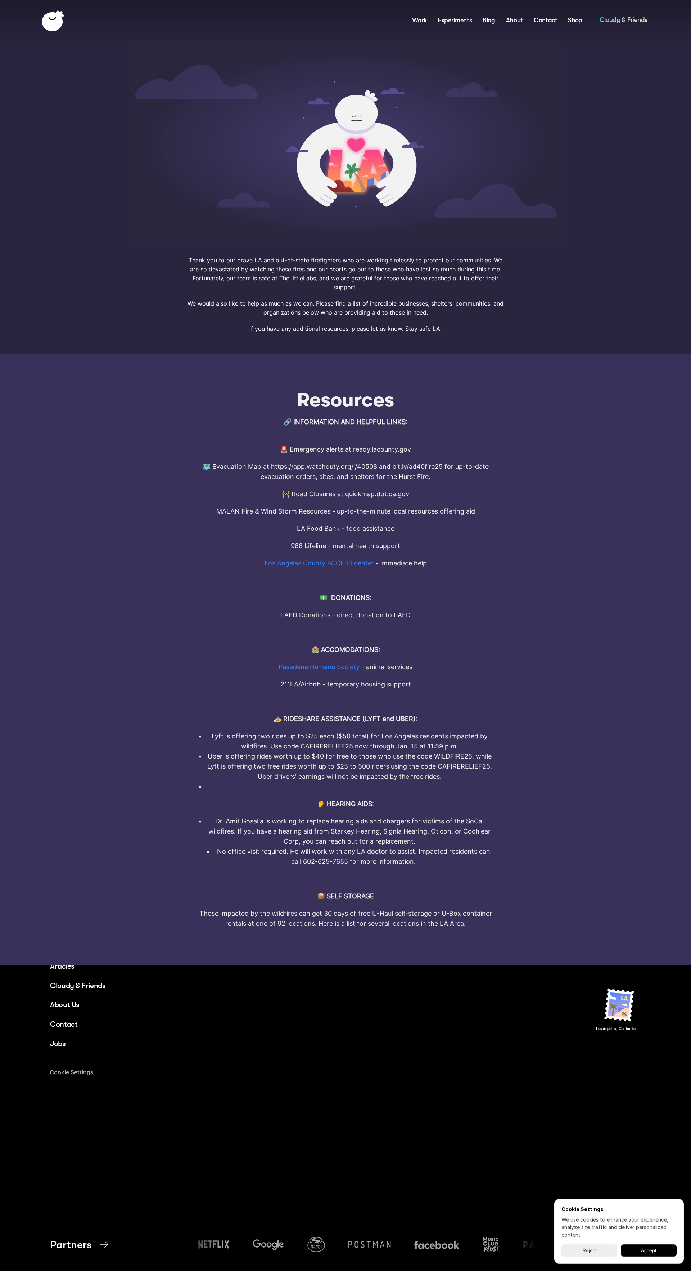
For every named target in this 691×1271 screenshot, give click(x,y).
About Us (65, 1004)
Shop (575, 19)
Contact (545, 19)
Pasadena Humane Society (319, 667)
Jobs (58, 1043)
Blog (489, 19)
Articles (62, 966)
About (514, 19)
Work (419, 19)
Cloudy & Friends (623, 19)
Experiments (455, 19)
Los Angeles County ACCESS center (319, 563)
